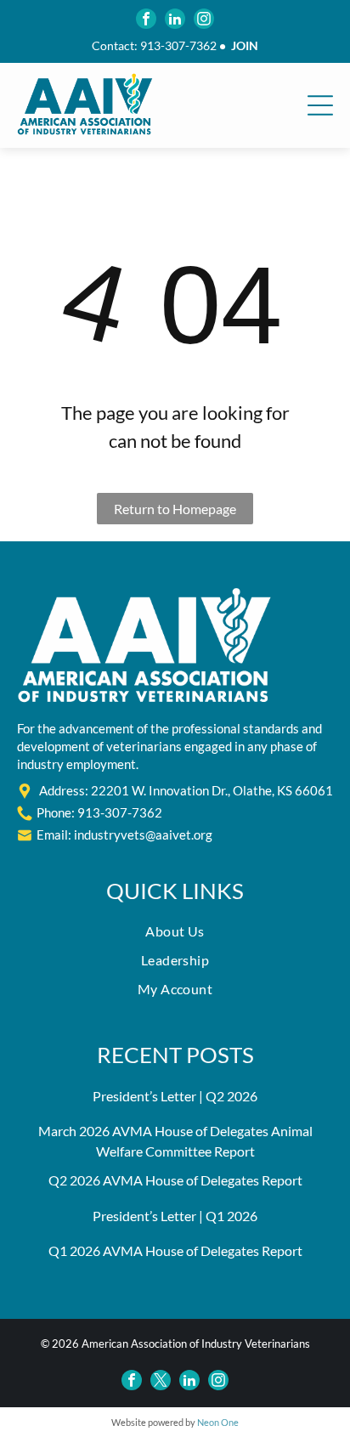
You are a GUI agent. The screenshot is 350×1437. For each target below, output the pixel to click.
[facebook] (146, 18)
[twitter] (160, 1380)
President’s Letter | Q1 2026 (175, 1216)
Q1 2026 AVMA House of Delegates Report (175, 1250)
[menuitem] (175, 935)
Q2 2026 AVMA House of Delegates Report (175, 1180)
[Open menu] (320, 105)
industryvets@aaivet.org (143, 834)
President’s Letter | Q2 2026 (175, 1096)
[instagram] (204, 18)
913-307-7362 (178, 45)
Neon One (218, 1422)
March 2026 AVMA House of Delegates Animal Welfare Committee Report (175, 1141)
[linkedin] (175, 18)
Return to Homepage (175, 509)
